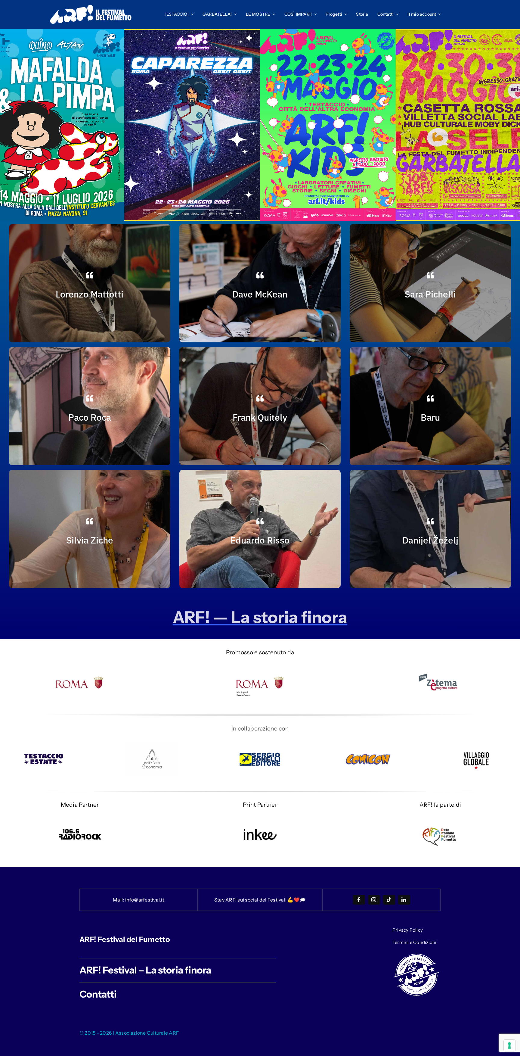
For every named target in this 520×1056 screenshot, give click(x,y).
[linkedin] (404, 900)
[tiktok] (389, 900)
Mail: (119, 900)
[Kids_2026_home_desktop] (328, 31)
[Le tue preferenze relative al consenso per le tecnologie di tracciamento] (509, 1045)
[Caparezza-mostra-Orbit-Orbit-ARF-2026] (192, 32)
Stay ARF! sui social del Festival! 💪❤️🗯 (260, 900)
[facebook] (359, 900)
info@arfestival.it (144, 900)
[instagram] (374, 900)
